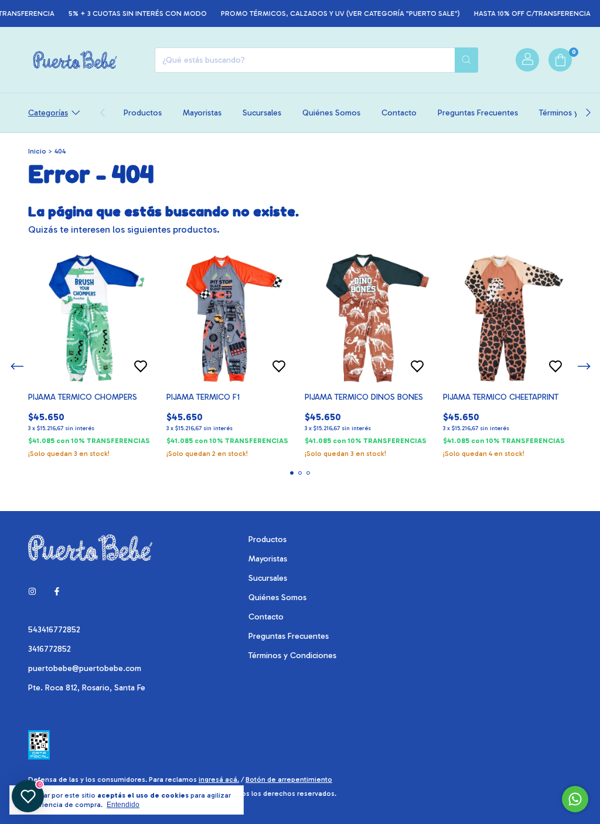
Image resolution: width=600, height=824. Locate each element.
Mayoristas (202, 113)
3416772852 (49, 649)
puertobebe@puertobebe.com (84, 668)
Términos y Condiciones (292, 655)
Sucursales (262, 113)
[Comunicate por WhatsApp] (575, 799)
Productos (143, 113)
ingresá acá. (219, 779)
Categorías (48, 113)
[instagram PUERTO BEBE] (32, 592)
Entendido (123, 805)
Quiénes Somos (331, 113)
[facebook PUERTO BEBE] (57, 592)
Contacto (399, 113)
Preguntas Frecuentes (478, 113)
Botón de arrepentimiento (289, 779)
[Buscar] (466, 60)
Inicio (37, 151)
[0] (560, 59)
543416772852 (54, 630)
